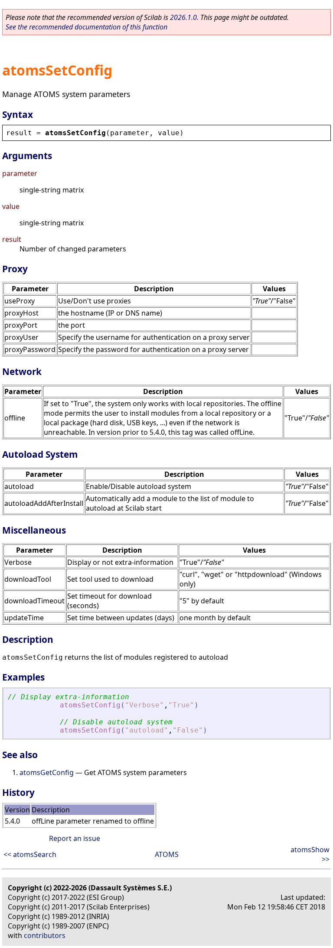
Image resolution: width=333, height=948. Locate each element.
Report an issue (74, 838)
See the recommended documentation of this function (86, 27)
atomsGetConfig (47, 772)
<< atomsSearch (29, 854)
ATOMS (167, 854)
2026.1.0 (183, 17)
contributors (44, 935)
